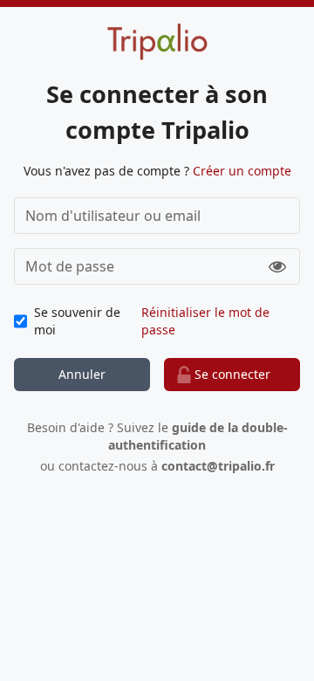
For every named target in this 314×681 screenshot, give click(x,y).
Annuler (82, 374)
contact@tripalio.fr (218, 465)
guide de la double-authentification (198, 436)
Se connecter (232, 374)
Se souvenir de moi (77, 321)
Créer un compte (242, 170)
